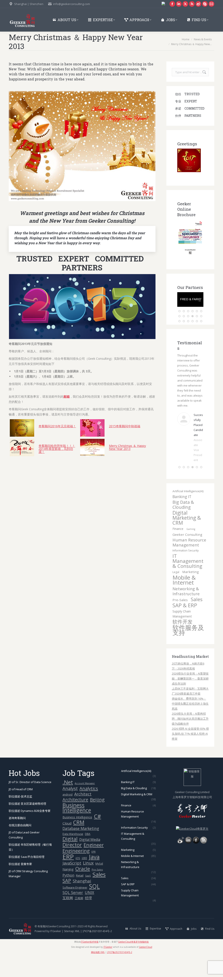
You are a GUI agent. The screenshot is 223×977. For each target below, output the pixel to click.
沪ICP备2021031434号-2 (97, 951)
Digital (70, 859)
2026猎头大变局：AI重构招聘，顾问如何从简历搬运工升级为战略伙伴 (190, 739)
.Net (68, 802)
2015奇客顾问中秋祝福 (124, 426)
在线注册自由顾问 (20, 845)
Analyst (70, 808)
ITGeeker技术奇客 (89, 961)
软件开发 (182, 641)
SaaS (88, 895)
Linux (88, 883)
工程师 (79, 918)
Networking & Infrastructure (186, 611)
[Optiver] (190, 306)
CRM (78, 842)
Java (94, 877)
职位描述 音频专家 (20, 884)
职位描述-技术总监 (20, 816)
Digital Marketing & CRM (186, 537)
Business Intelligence (77, 828)
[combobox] (190, 72)
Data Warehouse (73, 854)
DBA (87, 854)
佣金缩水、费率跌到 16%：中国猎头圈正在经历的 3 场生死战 (190, 724)
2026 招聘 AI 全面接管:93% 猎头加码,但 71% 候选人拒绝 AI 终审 (190, 754)
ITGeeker (55, 951)
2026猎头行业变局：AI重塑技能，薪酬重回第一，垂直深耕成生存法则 (190, 699)
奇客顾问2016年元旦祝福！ (57, 426)
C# (97, 836)
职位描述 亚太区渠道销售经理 (27, 824)
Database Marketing (81, 848)
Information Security (185, 570)
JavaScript (72, 883)
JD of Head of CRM (21, 809)
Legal (175, 592)
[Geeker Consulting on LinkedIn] (188, 863)
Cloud (67, 843)
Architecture (75, 819)
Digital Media (89, 859)
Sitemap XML (72, 951)
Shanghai (82, 900)
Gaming (190, 549)
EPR (93, 871)
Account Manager (85, 803)
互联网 (68, 918)
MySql (99, 883)
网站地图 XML (98, 972)
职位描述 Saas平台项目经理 (26, 877)
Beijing (97, 819)
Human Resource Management (189, 563)
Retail (79, 895)
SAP (67, 900)
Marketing (190, 592)
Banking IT (181, 516)
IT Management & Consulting (187, 581)
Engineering (76, 870)
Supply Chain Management (182, 633)
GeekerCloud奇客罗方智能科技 (133, 961)
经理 (88, 918)
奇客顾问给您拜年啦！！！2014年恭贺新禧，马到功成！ (57, 448)
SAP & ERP (184, 625)
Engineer (94, 864)
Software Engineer (75, 907)
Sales (197, 619)
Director (72, 864)
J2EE (84, 878)
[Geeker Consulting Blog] (180, 863)
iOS (78, 878)
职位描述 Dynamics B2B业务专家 (30, 831)
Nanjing (68, 889)
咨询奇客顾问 (17, 838)
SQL (94, 906)
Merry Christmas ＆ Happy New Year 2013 (127, 447)
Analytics (88, 808)
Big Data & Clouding (183, 525)
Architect (82, 814)
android (68, 814)
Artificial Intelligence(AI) (188, 511)
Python (68, 895)
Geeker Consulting (187, 554)
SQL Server (73, 912)
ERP (68, 876)
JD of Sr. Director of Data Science (30, 802)
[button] (179, 311)
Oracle (82, 888)
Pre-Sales (180, 620)
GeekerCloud (145, 967)
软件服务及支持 (188, 650)
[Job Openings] (203, 863)
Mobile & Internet (184, 600)
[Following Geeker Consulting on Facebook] (196, 863)
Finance (177, 549)
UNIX (89, 912)
